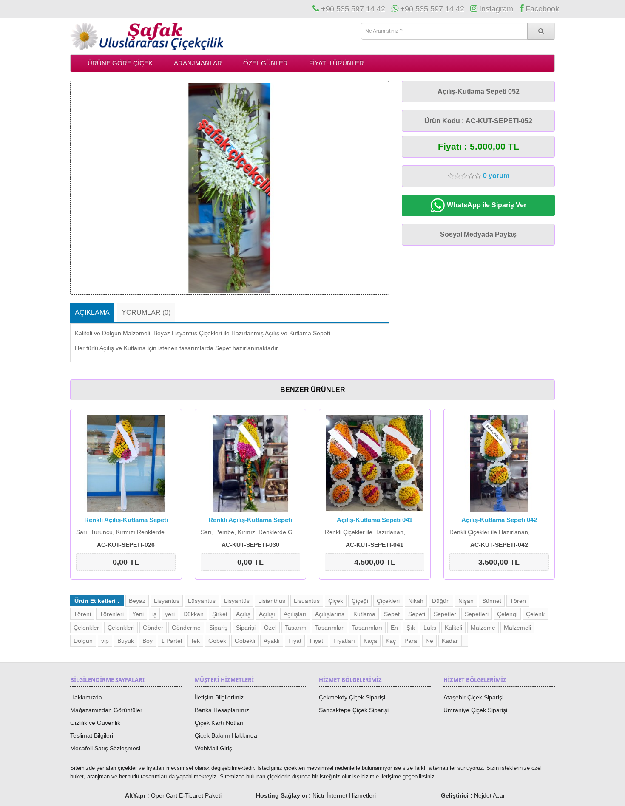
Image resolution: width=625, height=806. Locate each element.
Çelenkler (86, 627)
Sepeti (416, 614)
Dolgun (83, 640)
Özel (270, 627)
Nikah (415, 600)
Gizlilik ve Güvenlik (95, 722)
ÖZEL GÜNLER (265, 63)
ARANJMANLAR (198, 63)
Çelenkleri (121, 627)
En (394, 627)
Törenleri (111, 614)
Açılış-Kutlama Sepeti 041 (374, 519)
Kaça (370, 640)
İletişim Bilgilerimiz (219, 697)
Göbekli (245, 640)
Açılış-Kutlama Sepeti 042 (499, 519)
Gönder (153, 627)
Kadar (450, 640)
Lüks (429, 627)
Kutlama (364, 614)
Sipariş (218, 627)
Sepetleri (477, 614)
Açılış (243, 614)
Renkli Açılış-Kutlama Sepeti (126, 519)
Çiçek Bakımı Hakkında (226, 735)
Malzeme (483, 627)
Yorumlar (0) (146, 312)
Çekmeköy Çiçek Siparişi (352, 697)
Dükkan (193, 614)
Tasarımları (367, 627)
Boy (147, 640)
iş (154, 614)
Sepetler (445, 614)
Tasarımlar (329, 627)
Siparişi (246, 627)
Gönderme (186, 627)
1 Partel (171, 640)
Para (410, 640)
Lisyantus (166, 600)
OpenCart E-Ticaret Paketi (186, 795)
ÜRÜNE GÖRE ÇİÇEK (120, 63)
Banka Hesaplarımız (222, 710)
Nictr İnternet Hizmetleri (344, 795)
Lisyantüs (237, 600)
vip (105, 640)
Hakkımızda (86, 697)
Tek (195, 640)
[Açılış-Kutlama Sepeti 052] (229, 187)
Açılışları (295, 614)
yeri (170, 614)
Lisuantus (307, 600)
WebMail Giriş (213, 748)
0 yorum (496, 175)
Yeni (138, 614)
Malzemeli (517, 627)
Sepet (392, 614)
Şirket (219, 614)
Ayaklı (272, 640)
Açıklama (92, 312)
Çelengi (507, 614)
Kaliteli (453, 627)
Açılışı (267, 614)
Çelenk (535, 614)
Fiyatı (317, 640)
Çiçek (335, 600)
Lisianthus (271, 600)
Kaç (391, 640)
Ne (429, 640)
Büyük (125, 640)
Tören (518, 600)
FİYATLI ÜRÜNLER (336, 63)
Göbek (217, 640)
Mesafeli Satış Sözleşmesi (105, 748)
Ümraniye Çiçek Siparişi (475, 710)
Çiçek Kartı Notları (219, 722)
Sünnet (491, 600)
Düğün (441, 600)
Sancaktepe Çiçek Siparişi (354, 710)
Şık (410, 627)
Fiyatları (344, 640)
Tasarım (296, 627)
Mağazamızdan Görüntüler (106, 710)
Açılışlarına (330, 614)
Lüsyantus (202, 600)
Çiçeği (360, 600)
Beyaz (137, 600)
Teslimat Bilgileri (91, 735)
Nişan (466, 600)
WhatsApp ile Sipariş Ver (485, 204)
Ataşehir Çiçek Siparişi (473, 697)
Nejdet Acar (489, 795)
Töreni (82, 614)
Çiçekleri (388, 600)
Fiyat (294, 640)
